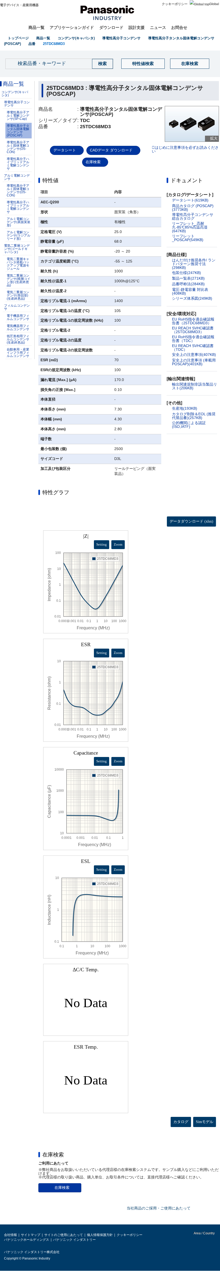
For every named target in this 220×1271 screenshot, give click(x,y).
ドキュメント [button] (187, 180)
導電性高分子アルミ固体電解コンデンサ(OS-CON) (18, 147)
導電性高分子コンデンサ (121, 38)
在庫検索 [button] (53, 1154)
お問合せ (179, 27)
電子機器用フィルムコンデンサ (18, 317)
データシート (64, 150)
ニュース (158, 27)
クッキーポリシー (175, 4)
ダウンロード (111, 27)
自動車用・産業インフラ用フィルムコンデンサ (18, 353)
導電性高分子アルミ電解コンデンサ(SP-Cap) (18, 116)
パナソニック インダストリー (74, 1240)
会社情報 (10, 1235)
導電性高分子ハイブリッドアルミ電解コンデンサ (18, 163)
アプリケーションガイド (72, 27)
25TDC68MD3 (54, 44)
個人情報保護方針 (100, 1235)
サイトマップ (30, 1235)
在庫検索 (189, 63)
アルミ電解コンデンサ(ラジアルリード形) (18, 235)
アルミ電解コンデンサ (17, 177)
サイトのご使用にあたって (63, 1235)
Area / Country (204, 1233)
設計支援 (137, 27)
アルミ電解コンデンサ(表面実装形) (18, 222)
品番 (31, 44)
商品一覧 (36, 27)
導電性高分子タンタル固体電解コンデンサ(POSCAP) (18, 130)
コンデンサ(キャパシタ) (76, 38)
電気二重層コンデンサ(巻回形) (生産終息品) (18, 295)
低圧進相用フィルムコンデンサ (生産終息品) (18, 339)
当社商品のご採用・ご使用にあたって (158, 1208)
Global (214, 4)
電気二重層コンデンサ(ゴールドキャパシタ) (17, 249)
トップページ (18, 38)
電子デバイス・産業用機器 (19, 5)
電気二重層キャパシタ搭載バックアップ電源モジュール (18, 264)
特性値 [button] (50, 180)
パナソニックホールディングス (26, 1240)
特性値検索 (143, 63)
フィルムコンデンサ (17, 307)
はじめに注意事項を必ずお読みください (185, 149)
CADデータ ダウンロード (111, 150)
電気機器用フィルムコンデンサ (18, 327)
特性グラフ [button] (55, 492)
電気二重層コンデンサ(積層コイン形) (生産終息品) (18, 280)
